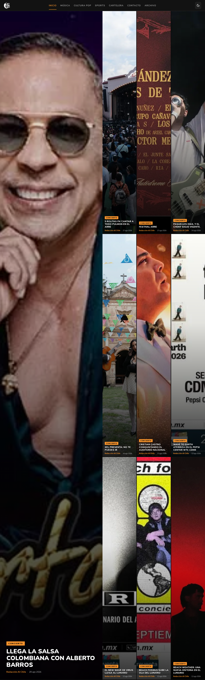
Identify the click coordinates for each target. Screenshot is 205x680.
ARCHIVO (150, 5)
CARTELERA (116, 5)
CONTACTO (134, 5)
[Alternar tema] (198, 5)
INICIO (53, 5)
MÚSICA (65, 5)
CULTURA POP (82, 5)
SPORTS (100, 5)
